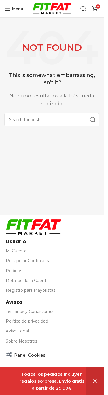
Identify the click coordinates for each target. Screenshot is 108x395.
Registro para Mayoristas (30, 290)
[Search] (92, 119)
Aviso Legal (17, 331)
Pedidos (14, 270)
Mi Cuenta (16, 250)
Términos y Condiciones (29, 311)
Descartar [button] (95, 381)
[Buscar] (83, 8)
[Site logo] (52, 8)
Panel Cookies (29, 355)
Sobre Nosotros (21, 341)
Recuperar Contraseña (28, 260)
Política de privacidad (27, 321)
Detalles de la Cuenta (27, 280)
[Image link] (33, 227)
